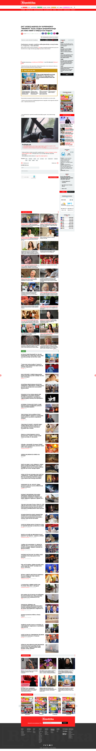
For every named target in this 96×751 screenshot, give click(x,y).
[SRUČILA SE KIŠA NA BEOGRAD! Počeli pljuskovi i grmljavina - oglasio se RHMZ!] (52, 538)
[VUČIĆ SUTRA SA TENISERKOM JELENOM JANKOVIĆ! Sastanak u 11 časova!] (52, 638)
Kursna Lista (67, 214)
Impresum (70, 730)
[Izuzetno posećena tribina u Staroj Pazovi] (52, 618)
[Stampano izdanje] (67, 103)
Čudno (30, 160)
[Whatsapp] (48, 33)
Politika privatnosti (71, 737)
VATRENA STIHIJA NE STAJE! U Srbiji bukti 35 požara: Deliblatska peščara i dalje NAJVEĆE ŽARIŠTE (31, 406)
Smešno (33, 160)
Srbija (26, 158)
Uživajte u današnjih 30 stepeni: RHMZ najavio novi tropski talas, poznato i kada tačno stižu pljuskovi (32, 446)
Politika (22, 368)
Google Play (38, 155)
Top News (65, 731)
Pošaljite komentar (53, 177)
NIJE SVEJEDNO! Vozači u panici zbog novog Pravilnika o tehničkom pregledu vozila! (39, 145)
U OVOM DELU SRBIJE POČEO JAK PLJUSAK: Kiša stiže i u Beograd (30, 585)
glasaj (63, 191)
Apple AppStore (44, 155)
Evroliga (40, 741)
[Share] (46, 365)
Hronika (48, 7)
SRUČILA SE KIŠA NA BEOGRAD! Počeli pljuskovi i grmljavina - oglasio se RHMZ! (32, 535)
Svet (58, 7)
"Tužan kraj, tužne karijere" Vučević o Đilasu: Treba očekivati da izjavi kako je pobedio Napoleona (32, 366)
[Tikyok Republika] (46, 745)
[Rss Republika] (48, 745)
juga (39, 47)
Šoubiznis (46, 732)
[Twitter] (57, 33)
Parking (35, 158)
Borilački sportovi (40, 736)
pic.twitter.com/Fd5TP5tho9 (37, 62)
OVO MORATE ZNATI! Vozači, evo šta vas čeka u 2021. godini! (34, 146)
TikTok (23, 153)
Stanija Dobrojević (74, 9)
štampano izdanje (67, 92)
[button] (71, 152)
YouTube (55, 152)
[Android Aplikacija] (43, 40)
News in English (64, 734)
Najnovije (62, 40)
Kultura (46, 733)
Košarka (40, 733)
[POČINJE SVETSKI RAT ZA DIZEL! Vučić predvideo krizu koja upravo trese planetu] (52, 558)
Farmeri (52, 732)
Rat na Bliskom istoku (48, 9)
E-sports (40, 740)
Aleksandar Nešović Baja (38, 9)
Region (34, 731)
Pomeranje (56, 158)
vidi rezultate (71, 191)
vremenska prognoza (67, 196)
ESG (57, 731)
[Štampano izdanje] (27, 705)
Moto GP (40, 737)
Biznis (58, 729)
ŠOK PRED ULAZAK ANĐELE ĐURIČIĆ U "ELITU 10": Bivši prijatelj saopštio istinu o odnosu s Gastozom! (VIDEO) (66, 50)
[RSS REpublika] (50, 745)
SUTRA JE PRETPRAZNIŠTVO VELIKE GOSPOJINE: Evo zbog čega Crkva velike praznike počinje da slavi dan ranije (45, 76)
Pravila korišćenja (70, 732)
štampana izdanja (28, 694)
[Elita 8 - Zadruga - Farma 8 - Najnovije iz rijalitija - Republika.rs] (66, 7)
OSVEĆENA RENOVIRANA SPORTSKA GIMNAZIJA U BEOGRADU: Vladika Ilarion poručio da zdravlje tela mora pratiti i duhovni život (26, 93)
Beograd (63, 199)
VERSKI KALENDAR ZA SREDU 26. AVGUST (51, 92)
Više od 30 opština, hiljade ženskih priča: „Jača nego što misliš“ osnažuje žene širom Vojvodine (32, 566)
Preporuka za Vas (26, 212)
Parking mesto (50, 158)
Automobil (42, 158)
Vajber (30, 153)
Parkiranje (30, 158)
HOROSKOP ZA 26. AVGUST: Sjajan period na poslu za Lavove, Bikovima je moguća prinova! (32, 486)
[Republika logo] (28, 2)
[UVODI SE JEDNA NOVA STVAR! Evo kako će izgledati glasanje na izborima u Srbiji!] (52, 528)
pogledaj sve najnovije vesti (67, 74)
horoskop (67, 149)
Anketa (67, 174)
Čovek (26, 160)
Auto (46, 158)
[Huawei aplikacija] (55, 40)
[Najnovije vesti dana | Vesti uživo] (39, 7)
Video (37, 160)
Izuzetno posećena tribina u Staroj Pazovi (30, 615)
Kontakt (70, 735)
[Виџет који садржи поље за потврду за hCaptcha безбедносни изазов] (28, 177)
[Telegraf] (51, 33)
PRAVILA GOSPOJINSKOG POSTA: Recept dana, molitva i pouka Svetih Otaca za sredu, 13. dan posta (44, 93)
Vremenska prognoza (25, 448)
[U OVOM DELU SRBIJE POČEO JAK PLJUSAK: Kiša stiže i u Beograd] (52, 588)
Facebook (46, 152)
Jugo (38, 158)
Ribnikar (54, 9)
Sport (40, 729)
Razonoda (46, 734)
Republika (71, 729)
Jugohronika (29, 731)
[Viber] (45, 33)
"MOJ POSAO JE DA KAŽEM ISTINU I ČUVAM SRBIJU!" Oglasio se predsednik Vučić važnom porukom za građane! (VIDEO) (32, 416)
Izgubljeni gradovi (67, 9)
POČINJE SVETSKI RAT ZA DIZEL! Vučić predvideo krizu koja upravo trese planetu (32, 556)
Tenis (40, 734)
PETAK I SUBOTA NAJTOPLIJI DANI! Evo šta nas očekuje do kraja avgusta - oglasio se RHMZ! (32, 576)
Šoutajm (40, 739)
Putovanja (65, 729)
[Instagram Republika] (51, 745)
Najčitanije (71, 40)
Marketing (70, 736)
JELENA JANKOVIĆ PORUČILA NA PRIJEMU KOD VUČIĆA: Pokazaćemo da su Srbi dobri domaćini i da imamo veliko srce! (67, 69)
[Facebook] (43, 33)
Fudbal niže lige (41, 732)
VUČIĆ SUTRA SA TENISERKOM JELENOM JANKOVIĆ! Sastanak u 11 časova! (32, 635)
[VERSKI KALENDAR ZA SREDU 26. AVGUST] (52, 87)
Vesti (29, 7)
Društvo (22, 378)
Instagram (51, 152)
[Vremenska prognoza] (63, 204)
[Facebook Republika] (44, 745)
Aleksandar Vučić (29, 9)
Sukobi (34, 732)
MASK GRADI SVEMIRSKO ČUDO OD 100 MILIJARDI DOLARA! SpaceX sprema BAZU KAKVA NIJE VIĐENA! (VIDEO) (66, 56)
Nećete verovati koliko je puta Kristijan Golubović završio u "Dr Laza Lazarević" (66, 44)
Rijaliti (22, 669)
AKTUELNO (23, 9)
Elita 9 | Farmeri (52, 730)
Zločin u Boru (60, 9)
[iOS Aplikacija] (49, 40)
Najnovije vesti (25, 655)
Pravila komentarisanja (71, 734)
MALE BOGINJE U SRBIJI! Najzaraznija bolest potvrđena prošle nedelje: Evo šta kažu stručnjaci (32, 376)
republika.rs (47, 747)
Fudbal (40, 730)
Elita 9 (41, 669)
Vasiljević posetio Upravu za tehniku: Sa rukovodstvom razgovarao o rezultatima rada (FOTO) (32, 626)
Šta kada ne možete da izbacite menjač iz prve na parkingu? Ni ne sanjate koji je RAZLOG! (40, 147)
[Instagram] (54, 33)
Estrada (46, 730)
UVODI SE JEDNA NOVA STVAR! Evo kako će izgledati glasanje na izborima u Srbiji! (32, 525)
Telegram (27, 153)
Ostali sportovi (40, 738)
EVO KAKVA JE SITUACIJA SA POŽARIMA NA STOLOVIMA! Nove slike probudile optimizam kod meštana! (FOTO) (32, 596)
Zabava (60, 7)
